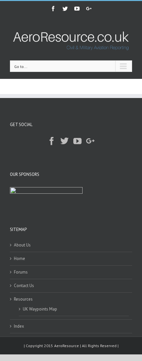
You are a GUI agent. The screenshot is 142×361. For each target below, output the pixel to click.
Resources (23, 299)
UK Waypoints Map (40, 309)
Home (19, 258)
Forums (21, 272)
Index (19, 326)
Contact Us (24, 285)
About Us (22, 245)
